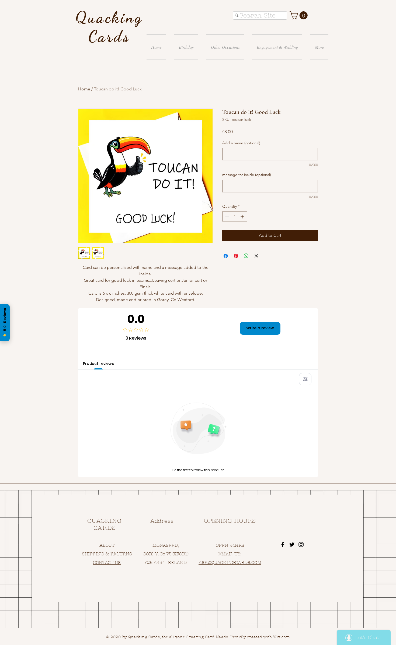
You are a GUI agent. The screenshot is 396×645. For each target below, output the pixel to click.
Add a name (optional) (241, 142)
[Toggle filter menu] (305, 379)
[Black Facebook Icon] (282, 544)
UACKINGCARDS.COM (237, 562)
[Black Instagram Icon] (301, 544)
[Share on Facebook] (226, 256)
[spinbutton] (234, 216)
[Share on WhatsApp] (246, 256)
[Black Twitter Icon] (292, 544)
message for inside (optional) (246, 174)
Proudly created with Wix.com (260, 637)
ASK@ (205, 562)
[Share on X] (256, 256)
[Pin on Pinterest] (236, 256)
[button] (300, 15)
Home (84, 88)
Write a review (260, 328)
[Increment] (242, 216)
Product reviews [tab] (98, 363)
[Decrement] (226, 216)
